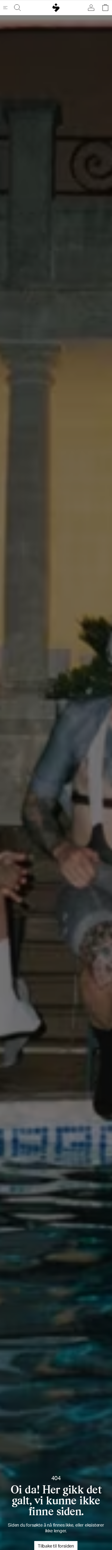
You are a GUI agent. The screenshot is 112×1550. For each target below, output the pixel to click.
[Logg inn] (92, 7)
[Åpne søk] (16, 7)
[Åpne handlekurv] (104, 7)
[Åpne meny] (7, 7)
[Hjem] (56, 7)
